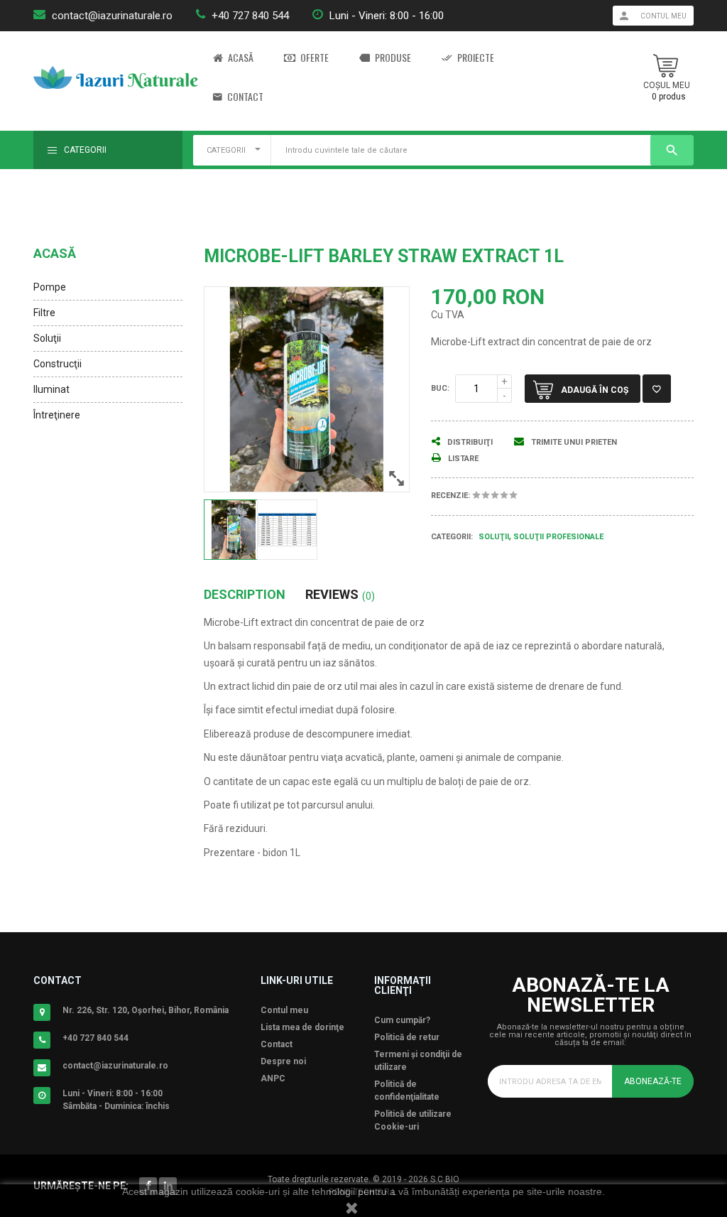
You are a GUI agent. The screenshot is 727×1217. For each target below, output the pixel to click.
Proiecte (475, 58)
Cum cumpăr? (402, 1020)
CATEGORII (226, 150)
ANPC (273, 1078)
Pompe (49, 287)
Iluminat (51, 389)
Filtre (44, 312)
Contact (245, 97)
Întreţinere (56, 415)
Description (244, 594)
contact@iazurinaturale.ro (112, 15)
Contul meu (284, 1010)
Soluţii (47, 338)
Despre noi (283, 1061)
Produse (393, 58)
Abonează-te (653, 1081)
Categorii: (452, 536)
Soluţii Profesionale (558, 536)
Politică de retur (406, 1037)
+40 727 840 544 (250, 15)
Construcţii (57, 363)
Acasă (240, 58)
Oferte (314, 58)
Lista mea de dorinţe (302, 1027)
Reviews (340, 594)
